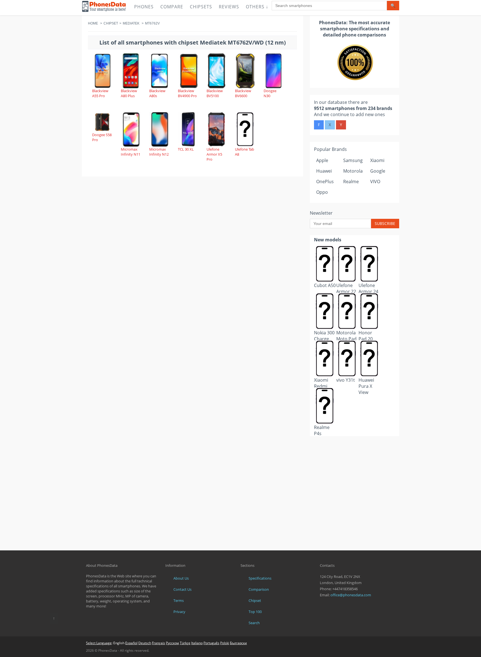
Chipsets (201, 7)
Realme (351, 181)
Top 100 (255, 611)
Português (211, 643)
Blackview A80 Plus (129, 93)
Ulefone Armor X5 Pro (214, 154)
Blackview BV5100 (215, 93)
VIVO (375, 181)
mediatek (131, 23)
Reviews (229, 7)
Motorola (353, 171)
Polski (224, 643)
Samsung (353, 160)
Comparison (259, 589)
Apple (322, 160)
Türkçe (185, 643)
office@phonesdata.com (350, 594)
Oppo (322, 192)
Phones (144, 7)
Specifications (260, 578)
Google (377, 171)
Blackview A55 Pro (100, 93)
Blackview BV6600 (243, 93)
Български (238, 643)
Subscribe (385, 223)
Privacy (179, 611)
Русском (172, 643)
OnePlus (325, 181)
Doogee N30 (270, 93)
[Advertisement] (354, 450)
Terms (178, 600)
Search (254, 622)
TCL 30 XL (186, 149)
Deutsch (144, 643)
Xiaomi (377, 160)
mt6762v (152, 23)
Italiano (197, 643)
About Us (181, 578)
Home (93, 23)
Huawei (324, 171)
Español (131, 643)
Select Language (99, 643)
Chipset (111, 23)
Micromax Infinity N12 (159, 152)
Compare (171, 7)
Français (158, 643)
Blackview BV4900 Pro (187, 93)
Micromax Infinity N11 (130, 152)
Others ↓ (257, 7)
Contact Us (182, 589)
